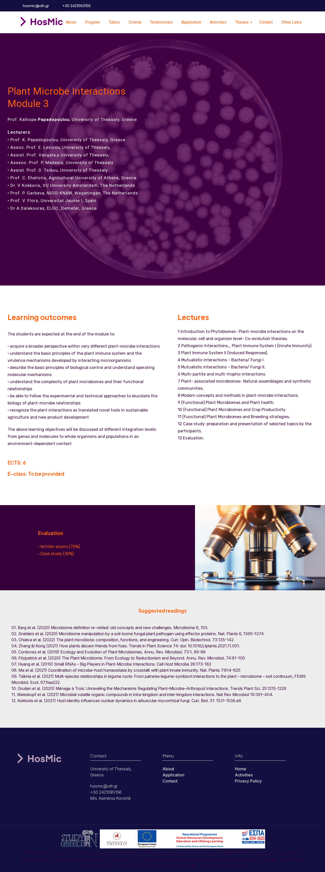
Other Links (291, 22)
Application (191, 22)
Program (92, 22)
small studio (238, 865)
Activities (218, 22)
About (71, 22)
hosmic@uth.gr (35, 5)
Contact (266, 22)
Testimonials (161, 22)
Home (240, 768)
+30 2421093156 (76, 5)
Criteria (134, 22)
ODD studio (186, 865)
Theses (242, 22)
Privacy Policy (248, 781)
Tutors (114, 22)
